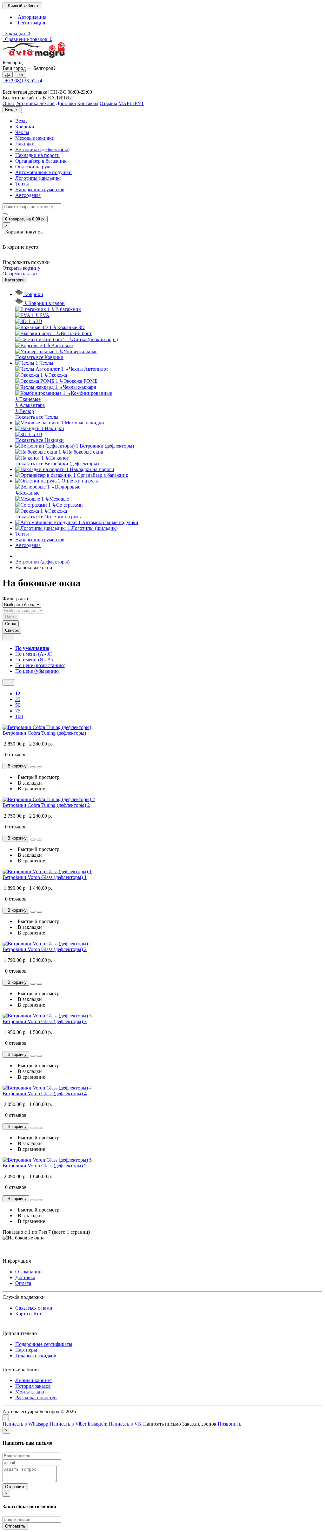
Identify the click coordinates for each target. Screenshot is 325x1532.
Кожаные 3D (69, 327)
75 (17, 710)
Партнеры (26, 1350)
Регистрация (30, 22)
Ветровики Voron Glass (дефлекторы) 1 (45, 877)
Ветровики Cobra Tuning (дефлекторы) (44, 733)
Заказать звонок (199, 1424)
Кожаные (27, 493)
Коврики (24, 126)
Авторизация (30, 17)
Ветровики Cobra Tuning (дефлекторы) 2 (46, 805)
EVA (42, 315)
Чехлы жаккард (77, 387)
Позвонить (229, 1424)
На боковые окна (82, 452)
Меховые (57, 499)
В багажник (66, 309)
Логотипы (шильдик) (38, 178)
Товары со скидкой (35, 1355)
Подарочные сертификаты (43, 1344)
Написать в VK (125, 1424)
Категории (14, 280)
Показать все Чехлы (36, 417)
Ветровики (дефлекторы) (42, 149)
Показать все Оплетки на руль (48, 516)
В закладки (28, 783)
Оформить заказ (20, 273)
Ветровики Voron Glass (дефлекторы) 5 (45, 1165)
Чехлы (22, 132)
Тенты (22, 183)
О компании (28, 1271)
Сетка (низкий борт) (94, 339)
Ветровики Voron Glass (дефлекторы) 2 (45, 949)
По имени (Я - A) (34, 659)
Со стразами (67, 505)
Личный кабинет (33, 1380)
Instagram (97, 1424)
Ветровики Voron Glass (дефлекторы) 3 (45, 1021)
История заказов (33, 1386)
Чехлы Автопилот (86, 369)
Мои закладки (30, 1391)
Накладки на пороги (37, 155)
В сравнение (30, 788)
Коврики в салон (44, 303)
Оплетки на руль (33, 166)
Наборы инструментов (39, 189)
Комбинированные (89, 393)
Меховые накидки (35, 138)
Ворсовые (60, 345)
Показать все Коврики (39, 357)
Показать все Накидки (39, 440)
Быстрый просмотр (37, 777)
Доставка (25, 1277)
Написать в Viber (68, 1424)
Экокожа (55, 375)
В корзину (16, 766)
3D (37, 321)
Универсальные (78, 351)
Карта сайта (28, 1313)
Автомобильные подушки (43, 172)
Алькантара (30, 405)
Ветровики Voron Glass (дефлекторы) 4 (45, 1093)
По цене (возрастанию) (40, 665)
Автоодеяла (28, 195)
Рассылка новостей (36, 1397)
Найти (11, 617)
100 (19, 716)
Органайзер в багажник (41, 161)
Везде (21, 121)
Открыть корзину (21, 268)
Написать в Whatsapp (25, 1424)
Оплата (23, 1283)
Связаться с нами (33, 1308)
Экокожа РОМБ (78, 381)
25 (17, 699)
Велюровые (65, 486)
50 (17, 705)
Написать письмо (162, 1424)
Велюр (24, 411)
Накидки (25, 143)
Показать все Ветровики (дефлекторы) (57, 463)
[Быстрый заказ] (33, 767)
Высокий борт (74, 333)
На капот (57, 458)
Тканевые (28, 399)
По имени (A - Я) (33, 654)
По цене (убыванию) (37, 671)
